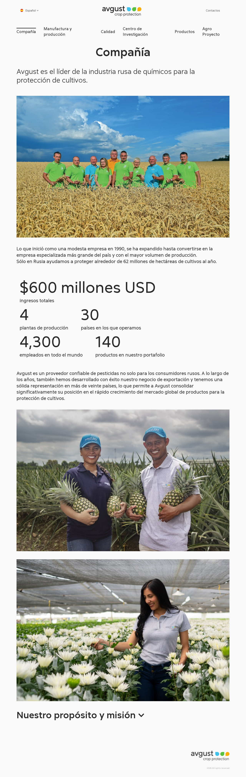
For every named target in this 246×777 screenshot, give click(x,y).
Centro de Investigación (135, 31)
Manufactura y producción (58, 31)
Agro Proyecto (211, 31)
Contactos (213, 10)
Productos (185, 31)
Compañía (26, 31)
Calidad (108, 31)
